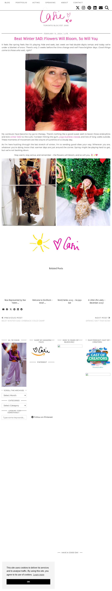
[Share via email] (3, 309)
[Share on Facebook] (7, 309)
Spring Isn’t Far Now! (98, 319)
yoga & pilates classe (69, 137)
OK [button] (28, 582)
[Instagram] (84, 7)
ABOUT (64, 3)
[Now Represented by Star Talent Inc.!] (15, 285)
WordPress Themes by (95, 588)
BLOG (7, 3)
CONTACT (78, 3)
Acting (36, 3)
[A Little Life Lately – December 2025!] (97, 285)
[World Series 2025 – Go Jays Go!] (70, 285)
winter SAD (15, 137)
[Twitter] (78, 7)
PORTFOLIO (21, 3)
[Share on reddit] (21, 309)
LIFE (66, 33)
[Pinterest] (89, 7)
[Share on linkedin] (18, 309)
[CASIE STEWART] (56, 12)
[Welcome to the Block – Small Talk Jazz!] (42, 285)
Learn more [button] (38, 575)
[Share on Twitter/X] (11, 309)
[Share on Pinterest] (14, 309)
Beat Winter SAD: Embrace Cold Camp (23, 319)
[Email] (101, 7)
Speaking (50, 3)
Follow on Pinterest (43, 417)
